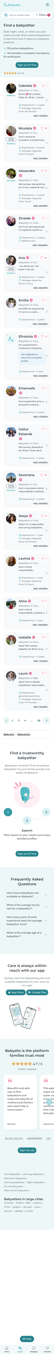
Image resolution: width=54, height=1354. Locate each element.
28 (38, 720)
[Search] (6, 15)
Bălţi (28, 1202)
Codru (37, 1207)
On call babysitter (13, 1186)
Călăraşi (19, 1211)
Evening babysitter (14, 1182)
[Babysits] (12, 4)
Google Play (38, 992)
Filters (44, 15)
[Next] (46, 720)
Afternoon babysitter (15, 1178)
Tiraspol (19, 1202)
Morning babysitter (33, 1174)
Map (29, 1338)
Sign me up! (27, 1150)
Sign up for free (27, 65)
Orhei (7, 1207)
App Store (17, 992)
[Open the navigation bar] (47, 4)
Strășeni (16, 1207)
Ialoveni (8, 1211)
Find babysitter (12, 1174)
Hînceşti (27, 1207)
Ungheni (37, 1202)
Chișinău (8, 1202)
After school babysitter (16, 1190)
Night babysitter (36, 1182)
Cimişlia (29, 1211)
